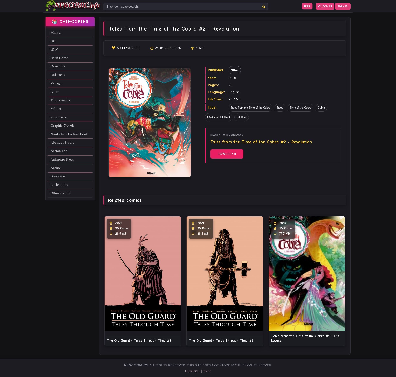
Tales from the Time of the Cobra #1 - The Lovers (305, 338)
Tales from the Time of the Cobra (250, 107)
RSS (307, 6)
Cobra (321, 107)
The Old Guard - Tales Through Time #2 (139, 341)
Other (235, 70)
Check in (325, 6)
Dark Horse (59, 58)
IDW (54, 49)
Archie (56, 168)
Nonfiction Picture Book (69, 134)
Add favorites (128, 48)
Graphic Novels (63, 126)
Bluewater (58, 176)
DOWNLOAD (227, 154)
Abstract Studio (62, 142)
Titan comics (60, 100)
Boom (55, 92)
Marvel (56, 32)
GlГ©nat (241, 117)
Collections (59, 185)
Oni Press (58, 75)
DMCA (207, 371)
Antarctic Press (62, 159)
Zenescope (59, 117)
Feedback (192, 371)
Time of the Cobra (300, 107)
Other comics (61, 193)
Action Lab (59, 151)
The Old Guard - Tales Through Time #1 (221, 341)
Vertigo (56, 83)
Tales (280, 107)
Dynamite (58, 66)
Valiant (56, 109)
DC (53, 41)
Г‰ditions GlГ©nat (218, 117)
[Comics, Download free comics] (73, 8)
